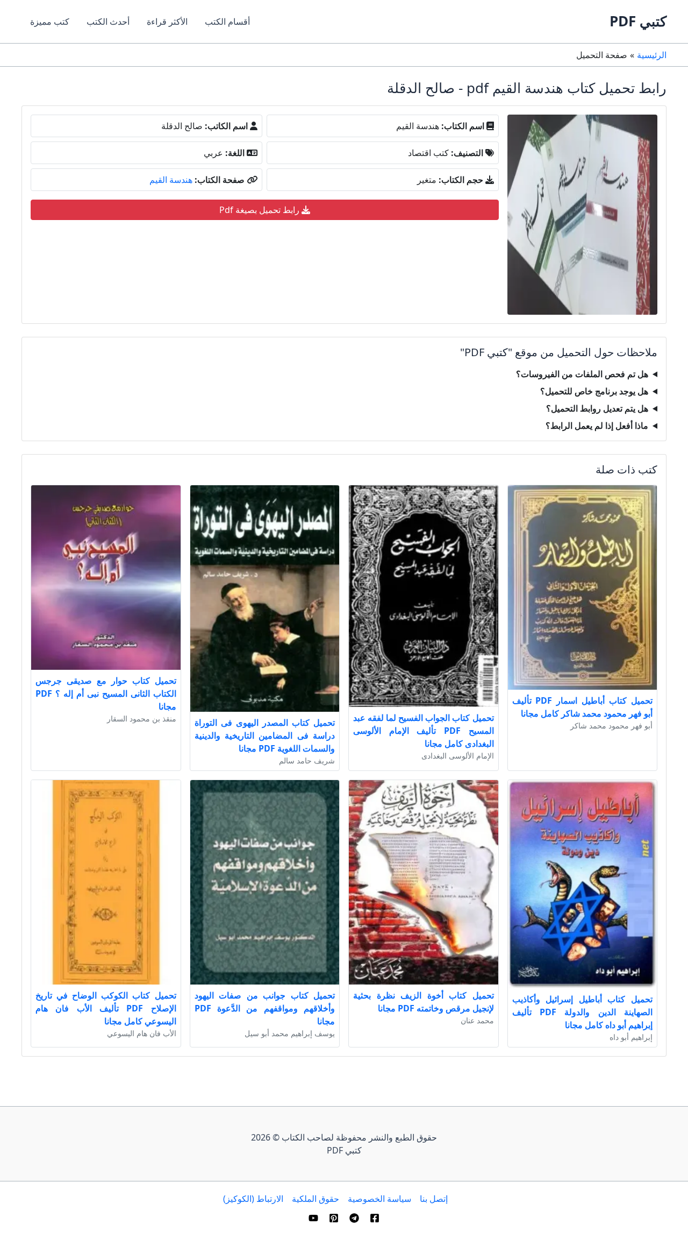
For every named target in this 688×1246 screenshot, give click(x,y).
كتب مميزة (49, 21)
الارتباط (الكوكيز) (253, 1199)
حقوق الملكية (315, 1199)
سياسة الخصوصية (379, 1199)
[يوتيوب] (313, 1218)
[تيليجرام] (354, 1218)
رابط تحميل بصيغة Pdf (260, 210)
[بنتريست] (334, 1218)
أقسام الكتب (227, 21)
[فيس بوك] (374, 1218)
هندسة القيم (170, 180)
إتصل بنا (434, 1199)
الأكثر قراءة (167, 21)
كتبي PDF (638, 21)
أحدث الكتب (108, 21)
